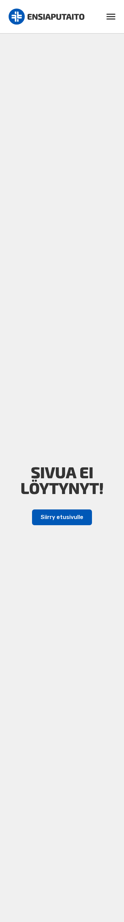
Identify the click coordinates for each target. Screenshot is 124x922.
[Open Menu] (110, 16)
